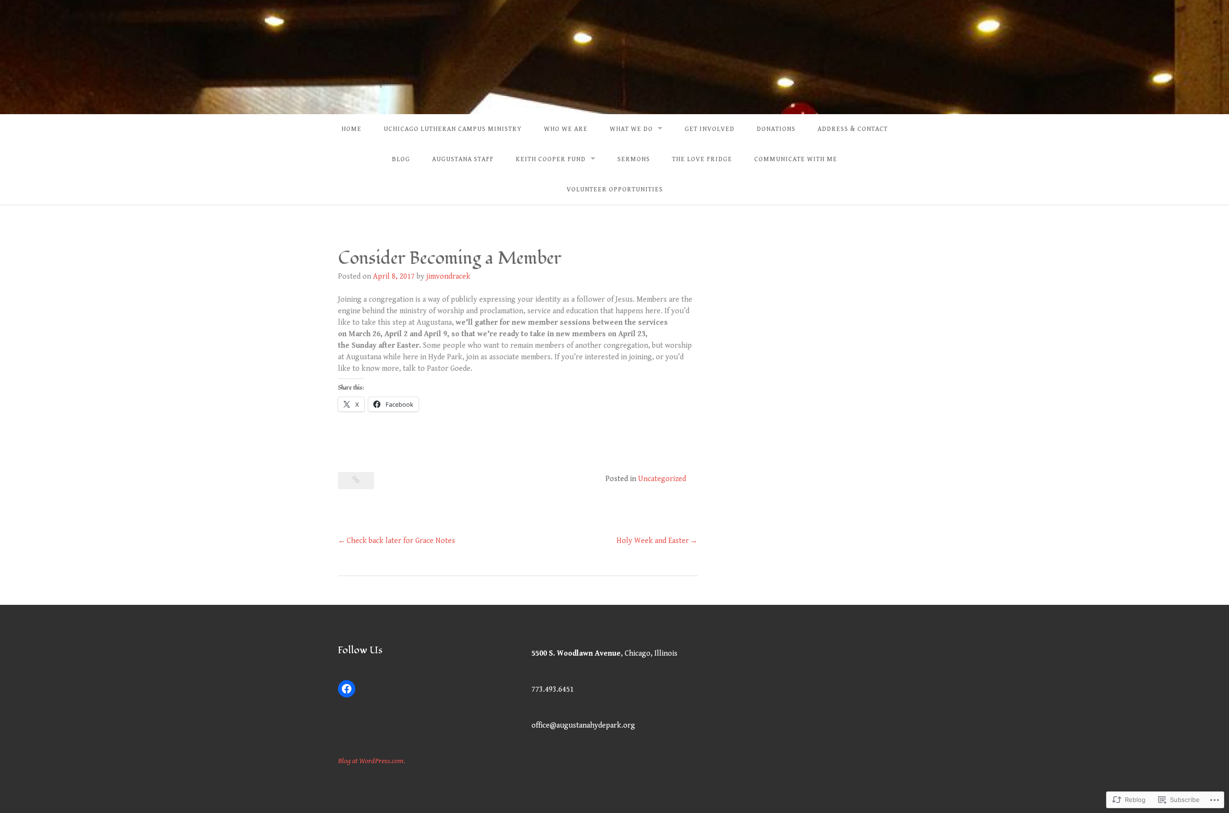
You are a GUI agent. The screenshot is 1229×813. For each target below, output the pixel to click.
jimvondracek (448, 276)
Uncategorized (662, 478)
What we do (631, 129)
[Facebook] (346, 688)
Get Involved (710, 129)
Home (351, 129)
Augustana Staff (463, 159)
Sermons (633, 159)
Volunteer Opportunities (614, 189)
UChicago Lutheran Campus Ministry (453, 129)
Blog (401, 159)
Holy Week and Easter (652, 540)
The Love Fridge (702, 159)
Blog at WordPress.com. (371, 761)
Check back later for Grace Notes (401, 540)
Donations (776, 129)
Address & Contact (853, 129)
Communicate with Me (795, 159)
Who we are (566, 129)
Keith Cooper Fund (551, 159)
